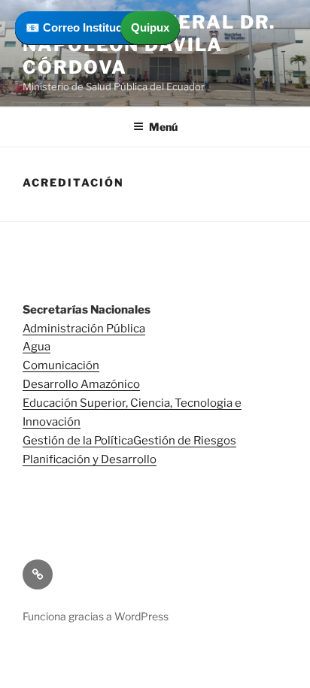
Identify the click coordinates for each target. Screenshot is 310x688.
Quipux (150, 27)
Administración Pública (84, 328)
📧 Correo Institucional (86, 27)
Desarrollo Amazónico (81, 384)
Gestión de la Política (78, 440)
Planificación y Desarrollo (90, 459)
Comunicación (61, 365)
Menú (163, 126)
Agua (36, 346)
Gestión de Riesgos (184, 440)
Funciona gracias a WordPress (96, 616)
